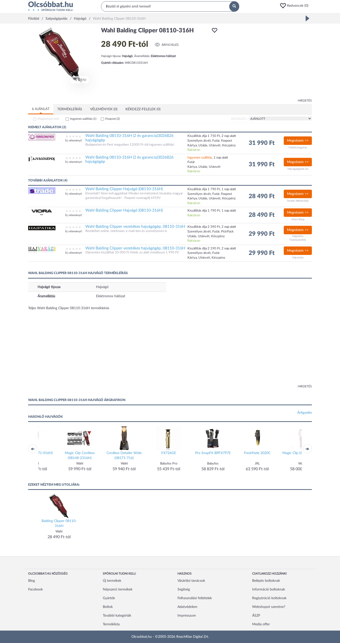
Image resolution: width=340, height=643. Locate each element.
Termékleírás (69, 109)
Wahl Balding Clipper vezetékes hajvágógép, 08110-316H (135, 227)
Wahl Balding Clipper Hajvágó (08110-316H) (124, 189)
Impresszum (186, 615)
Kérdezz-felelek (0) (143, 109)
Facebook (35, 589)
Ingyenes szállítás (83, 118)
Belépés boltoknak (266, 581)
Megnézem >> (298, 140)
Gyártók (109, 598)
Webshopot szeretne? (268, 607)
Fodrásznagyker (297, 147)
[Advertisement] (267, 62)
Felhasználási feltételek (194, 598)
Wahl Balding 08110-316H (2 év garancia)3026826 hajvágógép (129, 138)
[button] (296, 5)
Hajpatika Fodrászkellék (297, 238)
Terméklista (111, 624)
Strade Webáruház (298, 200)
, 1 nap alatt (207, 157)
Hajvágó (102, 287)
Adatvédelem (187, 607)
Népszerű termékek (117, 589)
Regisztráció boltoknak (269, 598)
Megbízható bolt (48, 118)
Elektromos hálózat (110, 296)
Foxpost (112, 118)
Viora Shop (297, 219)
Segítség (183, 589)
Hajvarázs (298, 257)
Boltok (108, 607)
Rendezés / (239, 118)
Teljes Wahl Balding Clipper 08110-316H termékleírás (68, 308)
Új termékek (112, 581)
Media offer (261, 624)
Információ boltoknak (268, 589)
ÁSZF (256, 615)
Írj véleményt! (73, 140)
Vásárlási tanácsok (191, 581)
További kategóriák (117, 615)
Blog (31, 581)
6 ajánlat (41, 109)
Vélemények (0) (103, 109)
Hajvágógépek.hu (297, 169)
